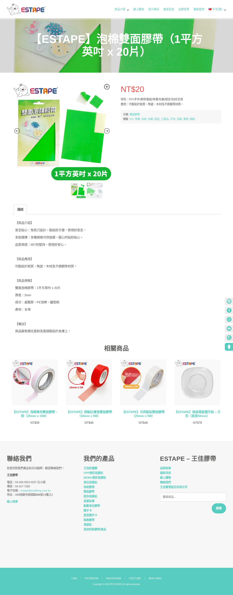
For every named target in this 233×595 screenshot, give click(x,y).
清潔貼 (88, 524)
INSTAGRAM (113, 578)
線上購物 (138, 9)
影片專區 (153, 9)
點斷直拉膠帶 (92, 505)
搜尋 (219, 508)
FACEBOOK (91, 578)
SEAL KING (155, 578)
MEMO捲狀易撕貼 (95, 477)
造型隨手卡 (90, 515)
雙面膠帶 (135, 114)
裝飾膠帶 (89, 519)
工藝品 (165, 119)
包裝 (150, 119)
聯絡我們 (199, 9)
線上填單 (12, 501)
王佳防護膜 (90, 468)
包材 (144, 119)
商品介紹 (120, 9)
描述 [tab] (20, 209)
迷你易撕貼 (90, 496)
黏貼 (192, 119)
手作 (172, 119)
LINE (74, 578)
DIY (131, 119)
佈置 (137, 119)
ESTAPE (117, 584)
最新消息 (168, 9)
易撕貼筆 (89, 501)
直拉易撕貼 (90, 482)
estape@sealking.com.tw (36, 490)
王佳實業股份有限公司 (173, 487)
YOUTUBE (135, 578)
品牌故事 (184, 9)
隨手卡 (88, 510)
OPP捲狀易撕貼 (93, 472)
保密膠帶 (89, 487)
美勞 (185, 119)
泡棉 (179, 119)
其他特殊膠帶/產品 (95, 529)
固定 (157, 119)
